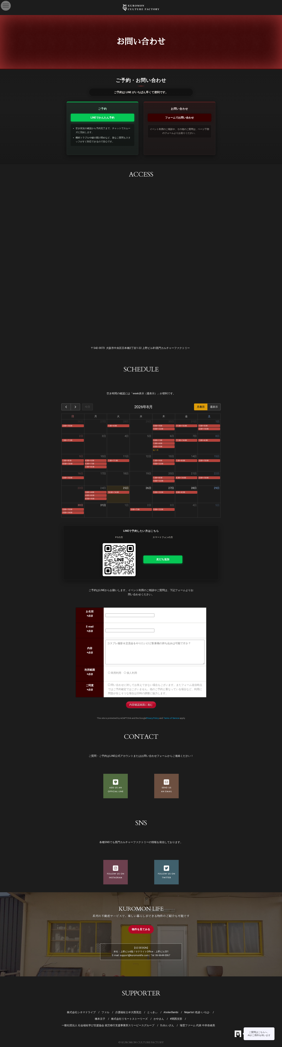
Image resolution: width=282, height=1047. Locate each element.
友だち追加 (162, 559)
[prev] (66, 406)
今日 (87, 406)
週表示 (214, 406)
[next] (75, 406)
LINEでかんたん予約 (102, 117)
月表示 (201, 406)
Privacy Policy (152, 718)
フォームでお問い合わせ (179, 117)
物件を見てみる (141, 929)
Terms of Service (171, 718)
